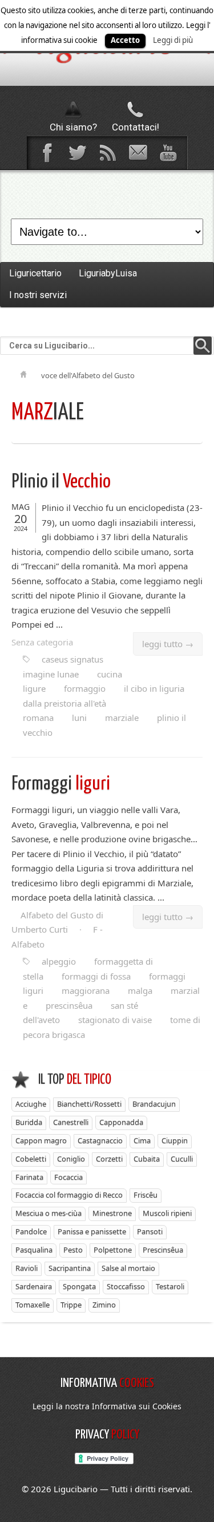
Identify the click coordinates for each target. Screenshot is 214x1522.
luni (79, 717)
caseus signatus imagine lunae (63, 666)
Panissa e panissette (92, 1231)
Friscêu (146, 1195)
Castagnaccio (100, 1140)
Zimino (104, 1304)
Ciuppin (174, 1140)
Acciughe (30, 1104)
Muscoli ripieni (167, 1213)
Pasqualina (34, 1249)
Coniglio (71, 1159)
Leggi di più (173, 40)
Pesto (73, 1249)
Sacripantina (70, 1268)
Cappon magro (41, 1140)
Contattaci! (135, 127)
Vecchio (61, 482)
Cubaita (147, 1159)
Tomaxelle (32, 1304)
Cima (142, 1140)
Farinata (29, 1177)
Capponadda (121, 1122)
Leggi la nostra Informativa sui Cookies (107, 1406)
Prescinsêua (163, 1249)
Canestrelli (70, 1122)
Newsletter (137, 153)
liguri (60, 784)
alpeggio (59, 961)
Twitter (77, 153)
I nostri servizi (38, 295)
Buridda (28, 1122)
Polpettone (113, 1249)
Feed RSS (107, 153)
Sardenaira (33, 1286)
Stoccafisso (126, 1286)
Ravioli (26, 1268)
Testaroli (170, 1286)
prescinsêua (69, 1005)
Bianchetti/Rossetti (89, 1104)
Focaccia (68, 1177)
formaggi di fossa (96, 976)
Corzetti (109, 1159)
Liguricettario (35, 273)
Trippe (71, 1304)
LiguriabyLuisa (108, 273)
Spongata (79, 1286)
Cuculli (182, 1159)
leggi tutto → (167, 643)
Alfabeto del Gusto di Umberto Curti (57, 922)
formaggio (85, 688)
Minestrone (112, 1213)
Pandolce (31, 1231)
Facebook (46, 153)
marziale (122, 717)
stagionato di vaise (115, 1019)
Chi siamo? (73, 127)
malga (140, 990)
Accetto (125, 40)
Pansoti (150, 1231)
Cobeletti (30, 1159)
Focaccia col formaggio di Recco (69, 1195)
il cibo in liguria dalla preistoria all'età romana (103, 703)
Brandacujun (154, 1104)
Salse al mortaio (128, 1268)
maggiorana (86, 990)
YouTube (167, 153)
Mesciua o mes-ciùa (48, 1213)
